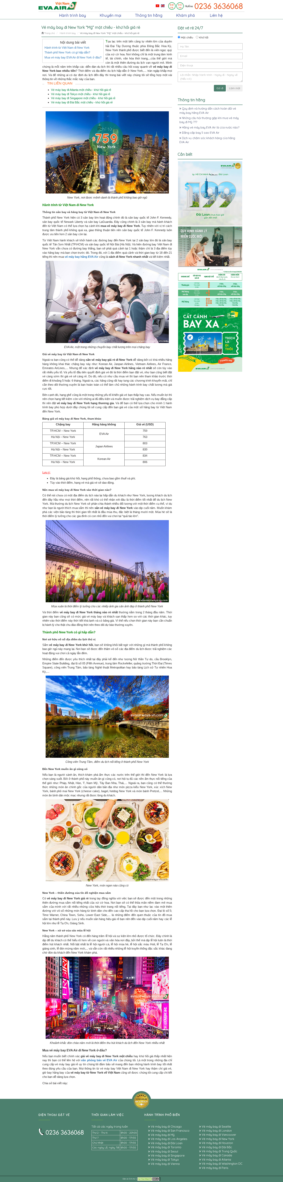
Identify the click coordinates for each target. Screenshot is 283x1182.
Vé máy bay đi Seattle (216, 1126)
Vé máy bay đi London (216, 1130)
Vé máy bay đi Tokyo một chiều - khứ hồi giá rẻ (80, 94)
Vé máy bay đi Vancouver (218, 1134)
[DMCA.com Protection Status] (148, 1179)
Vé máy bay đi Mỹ (162, 1135)
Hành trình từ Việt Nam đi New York (67, 47)
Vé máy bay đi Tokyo (164, 1159)
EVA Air (132, 1179)
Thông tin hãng (148, 15)
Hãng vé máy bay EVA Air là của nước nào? (210, 127)
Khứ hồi (203, 37)
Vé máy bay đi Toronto (165, 1147)
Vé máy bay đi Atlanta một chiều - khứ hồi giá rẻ (81, 89)
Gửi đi (219, 88)
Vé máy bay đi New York (217, 1139)
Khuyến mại (110, 15)
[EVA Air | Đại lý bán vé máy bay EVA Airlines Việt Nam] (58, 5)
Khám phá (185, 15)
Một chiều (186, 37)
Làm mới (234, 88)
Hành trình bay (72, 15)
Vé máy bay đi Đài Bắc (216, 1147)
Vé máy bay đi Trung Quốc (219, 1151)
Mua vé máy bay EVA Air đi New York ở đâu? (72, 57)
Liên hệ (216, 15)
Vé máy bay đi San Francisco (169, 1130)
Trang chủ (49, 33)
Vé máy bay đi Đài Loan (166, 1143)
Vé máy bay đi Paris (214, 1168)
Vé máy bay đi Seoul (164, 1151)
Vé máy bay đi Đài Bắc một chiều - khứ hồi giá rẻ (82, 102)
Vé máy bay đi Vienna (165, 1164)
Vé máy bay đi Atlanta (216, 1159)
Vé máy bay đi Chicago (166, 1126)
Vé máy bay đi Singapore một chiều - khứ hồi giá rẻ (83, 98)
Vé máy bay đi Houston (217, 1143)
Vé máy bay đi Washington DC (221, 1163)
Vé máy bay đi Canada (216, 1155)
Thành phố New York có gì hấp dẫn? (67, 52)
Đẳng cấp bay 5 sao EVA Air (200, 132)
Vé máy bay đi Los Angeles (168, 1139)
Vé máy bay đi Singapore (167, 1155)
